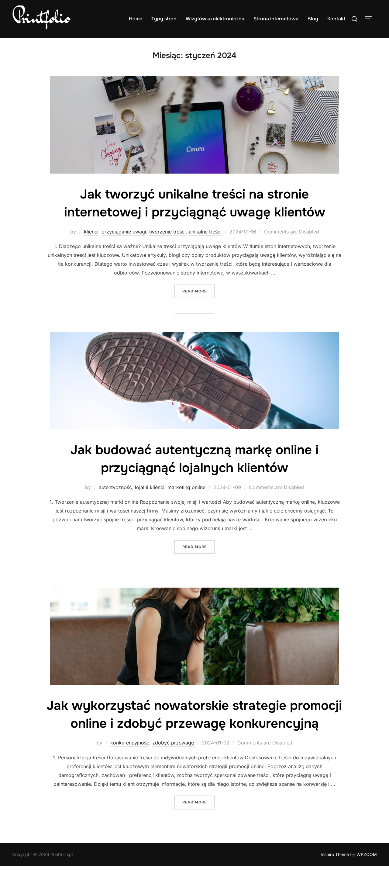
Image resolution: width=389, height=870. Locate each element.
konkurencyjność (129, 743)
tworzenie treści (167, 232)
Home (135, 19)
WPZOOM (366, 854)
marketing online (186, 487)
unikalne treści (205, 232)
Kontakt (336, 19)
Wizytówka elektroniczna (215, 19)
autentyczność (115, 487)
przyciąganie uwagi (124, 232)
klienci (91, 232)
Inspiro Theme (335, 854)
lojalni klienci (149, 487)
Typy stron (164, 19)
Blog (313, 19)
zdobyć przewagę (173, 743)
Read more (198, 291)
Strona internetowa (275, 19)
